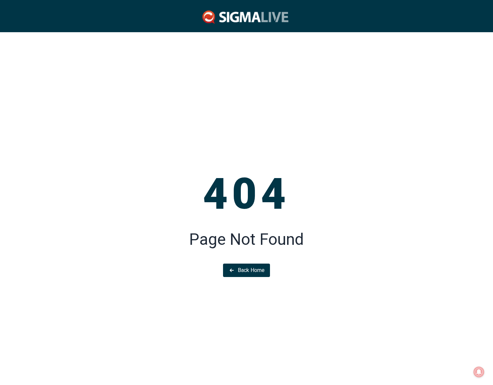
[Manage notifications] (479, 372)
